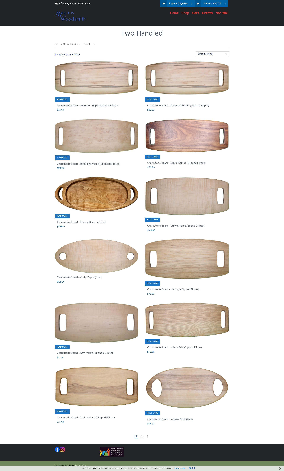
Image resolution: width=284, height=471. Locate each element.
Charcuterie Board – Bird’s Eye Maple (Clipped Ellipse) (88, 164)
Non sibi (222, 13)
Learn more (179, 468)
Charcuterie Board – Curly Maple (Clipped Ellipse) (175, 226)
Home (174, 13)
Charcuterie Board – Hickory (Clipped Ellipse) (173, 289)
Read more (62, 99)
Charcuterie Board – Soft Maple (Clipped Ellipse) (85, 353)
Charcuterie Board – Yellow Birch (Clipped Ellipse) (86, 417)
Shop (185, 13)
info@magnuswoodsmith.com (75, 3)
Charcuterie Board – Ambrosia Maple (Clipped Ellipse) (88, 105)
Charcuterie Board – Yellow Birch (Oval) (170, 419)
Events (207, 13)
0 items (212, 3)
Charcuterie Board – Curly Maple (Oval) (79, 277)
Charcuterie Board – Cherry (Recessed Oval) (81, 222)
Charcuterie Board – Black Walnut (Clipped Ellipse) (176, 163)
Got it (192, 468)
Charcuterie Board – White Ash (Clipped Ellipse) (174, 347)
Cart (195, 13)
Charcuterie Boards (72, 44)
